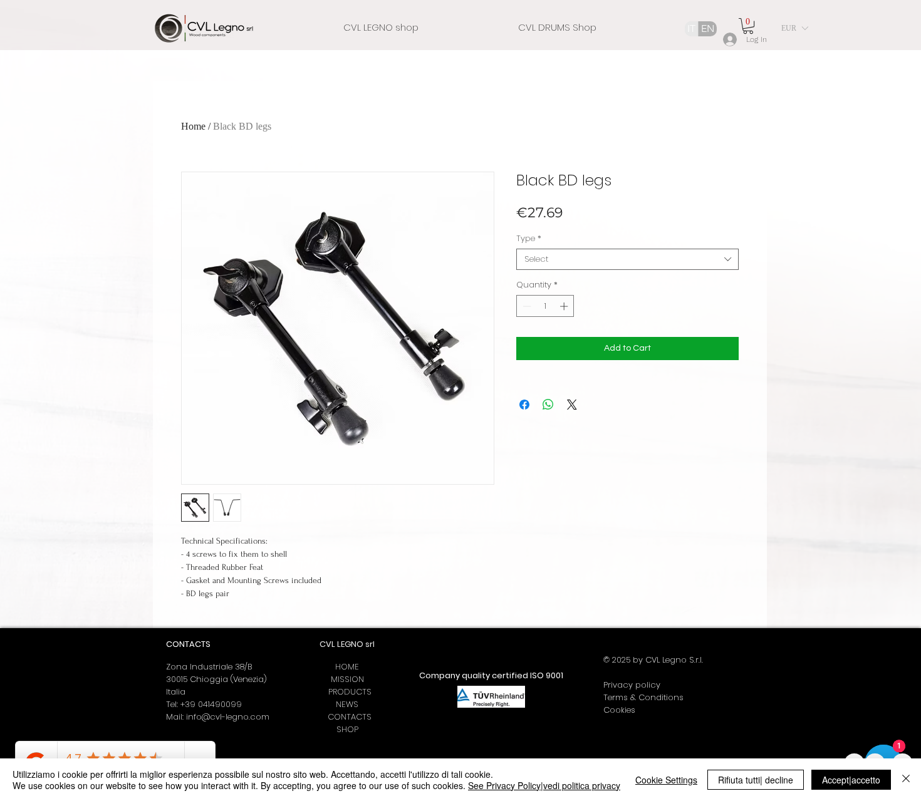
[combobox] (627, 259)
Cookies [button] (619, 710)
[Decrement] (525, 306)
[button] (748, 26)
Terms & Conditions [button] (643, 697)
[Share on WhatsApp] (548, 404)
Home (193, 126)
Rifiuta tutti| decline (755, 779)
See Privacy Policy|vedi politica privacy (544, 785)
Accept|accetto (851, 779)
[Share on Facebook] (524, 404)
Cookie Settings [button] (666, 779)
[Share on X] (572, 404)
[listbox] (794, 28)
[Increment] (565, 306)
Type (528, 239)
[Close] (905, 779)
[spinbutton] (545, 306)
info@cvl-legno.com (227, 717)
